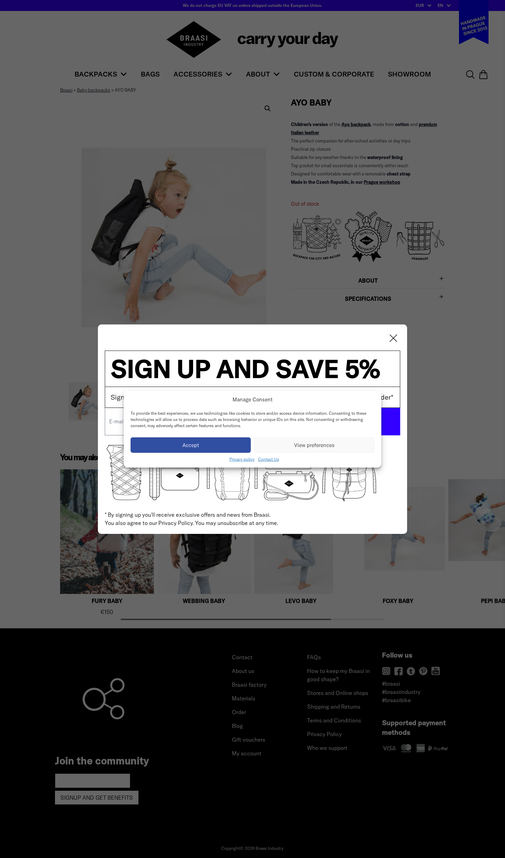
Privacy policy (242, 459)
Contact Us (268, 459)
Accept (190, 445)
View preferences (314, 445)
